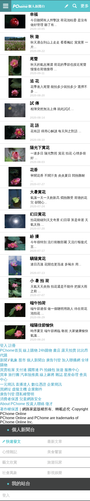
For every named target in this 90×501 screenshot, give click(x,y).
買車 (3, 375)
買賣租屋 (7, 370)
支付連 (21, 370)
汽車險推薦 (29, 375)
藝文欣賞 (9, 462)
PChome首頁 (11, 350)
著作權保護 (9, 409)
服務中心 (71, 370)
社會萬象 (9, 473)
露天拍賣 (68, 350)
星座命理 (71, 375)
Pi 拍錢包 (47, 370)
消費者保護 (9, 399)
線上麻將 (47, 375)
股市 (22, 360)
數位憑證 (38, 384)
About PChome (12, 404)
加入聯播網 (71, 360)
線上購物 (30, 350)
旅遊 (59, 370)
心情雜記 (9, 452)
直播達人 (23, 384)
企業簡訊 (54, 384)
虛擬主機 (19, 389)
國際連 (33, 370)
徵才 (49, 404)
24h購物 (45, 350)
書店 (56, 350)
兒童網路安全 (30, 399)
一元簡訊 (7, 384)
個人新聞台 (36, 360)
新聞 (3, 360)
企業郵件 (35, 389)
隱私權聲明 (25, 394)
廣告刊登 (53, 360)
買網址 (5, 389)
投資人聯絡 (35, 404)
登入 (3, 345)
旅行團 (13, 375)
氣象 (14, 360)
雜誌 (59, 375)
